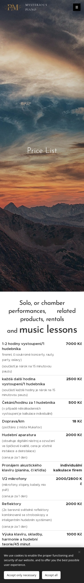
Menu (76, 7)
